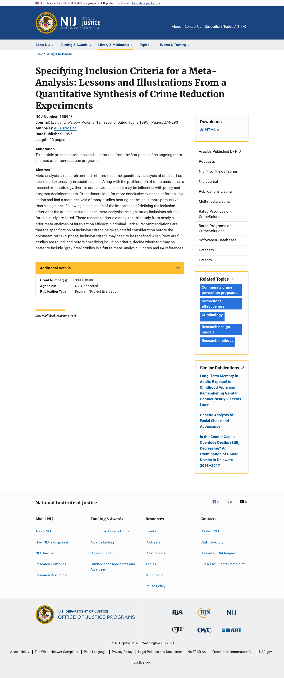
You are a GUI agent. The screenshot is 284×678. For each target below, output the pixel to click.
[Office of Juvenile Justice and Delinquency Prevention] (177, 634)
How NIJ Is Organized (52, 542)
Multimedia (154, 575)
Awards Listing (102, 542)
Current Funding (103, 553)
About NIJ (43, 531)
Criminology (212, 315)
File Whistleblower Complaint (56, 652)
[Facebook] (217, 505)
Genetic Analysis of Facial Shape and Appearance (216, 421)
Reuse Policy (156, 586)
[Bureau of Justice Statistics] (204, 619)
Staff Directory (212, 542)
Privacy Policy (122, 652)
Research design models (216, 329)
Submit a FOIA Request (219, 553)
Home (39, 54)
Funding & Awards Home (110, 531)
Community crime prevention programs (219, 290)
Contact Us (193, 27)
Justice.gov (142, 662)
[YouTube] (244, 505)
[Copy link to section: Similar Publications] (241, 367)
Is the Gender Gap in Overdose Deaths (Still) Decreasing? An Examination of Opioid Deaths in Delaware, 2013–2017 (220, 451)
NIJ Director (45, 553)
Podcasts (153, 542)
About (176, 27)
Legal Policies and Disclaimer (160, 652)
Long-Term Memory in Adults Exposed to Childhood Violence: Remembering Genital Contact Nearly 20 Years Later (220, 390)
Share (248, 30)
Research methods (217, 340)
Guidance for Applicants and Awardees (113, 566)
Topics (151, 564)
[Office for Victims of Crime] (204, 633)
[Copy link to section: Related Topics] (231, 278)
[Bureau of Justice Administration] (177, 616)
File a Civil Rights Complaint (223, 564)
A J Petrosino (65, 128)
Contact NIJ (210, 531)
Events (151, 531)
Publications (155, 553)
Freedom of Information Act (233, 652)
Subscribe (212, 27)
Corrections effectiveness (213, 304)
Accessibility (19, 652)
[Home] (80, 23)
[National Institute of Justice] (231, 616)
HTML (211, 129)
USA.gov (265, 652)
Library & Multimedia (59, 54)
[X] (231, 505)
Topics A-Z (231, 27)
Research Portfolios (51, 564)
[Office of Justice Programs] (46, 23)
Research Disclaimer (51, 575)
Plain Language (95, 652)
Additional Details (55, 268)
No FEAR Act (197, 652)
